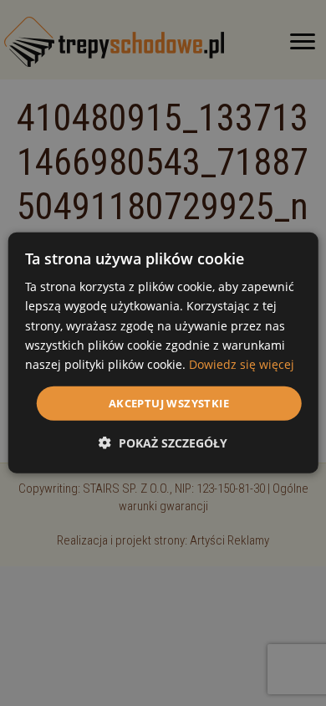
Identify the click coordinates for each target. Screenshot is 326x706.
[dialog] (163, 353)
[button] (163, 443)
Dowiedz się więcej (241, 364)
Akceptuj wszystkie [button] (169, 403)
